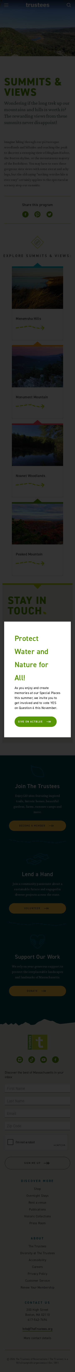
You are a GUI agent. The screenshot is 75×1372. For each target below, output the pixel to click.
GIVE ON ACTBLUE (30, 721)
